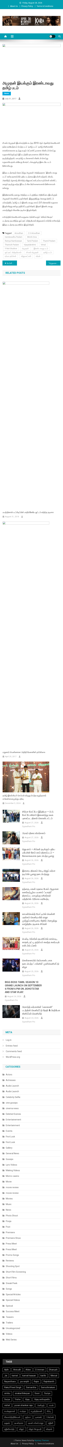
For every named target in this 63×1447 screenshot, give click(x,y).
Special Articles (13, 1294)
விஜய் (21, 1429)
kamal (15, 1375)
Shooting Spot (13, 1266)
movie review (12, 1187)
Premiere (10, 1232)
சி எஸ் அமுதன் (32, 252)
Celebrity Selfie (13, 1097)
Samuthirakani (48, 1387)
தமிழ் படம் (47, 252)
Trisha (17, 1399)
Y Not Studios (11, 248)
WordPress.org (13, 1057)
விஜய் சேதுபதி (35, 1429)
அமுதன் (25, 248)
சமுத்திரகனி (36, 1411)
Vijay (27, 1399)
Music (8, 1204)
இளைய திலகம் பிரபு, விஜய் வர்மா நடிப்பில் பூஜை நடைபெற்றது (38, 872)
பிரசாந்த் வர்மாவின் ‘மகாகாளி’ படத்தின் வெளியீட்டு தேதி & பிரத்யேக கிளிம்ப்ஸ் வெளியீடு (41, 1010)
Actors (9, 1074)
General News (12, 1153)
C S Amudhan (34, 233)
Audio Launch (12, 1086)
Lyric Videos (11, 1165)
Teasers (10, 1317)
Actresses (11, 1080)
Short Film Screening (16, 1272)
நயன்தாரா (18, 1423)
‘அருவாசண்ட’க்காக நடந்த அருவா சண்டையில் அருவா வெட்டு (54, 263)
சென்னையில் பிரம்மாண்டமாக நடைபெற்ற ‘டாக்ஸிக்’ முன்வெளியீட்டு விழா (40, 964)
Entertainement (13, 1119)
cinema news (12, 1108)
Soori (37, 1393)
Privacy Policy (27, 6)
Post (8, 1227)
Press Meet (11, 1243)
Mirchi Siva (32, 237)
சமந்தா (23, 1411)
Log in (8, 1040)
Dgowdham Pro (28, 826)
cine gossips (12, 1103)
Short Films (11, 1277)
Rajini (36, 1381)
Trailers (9, 1322)
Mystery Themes (42, 1440)
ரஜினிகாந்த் (9, 1429)
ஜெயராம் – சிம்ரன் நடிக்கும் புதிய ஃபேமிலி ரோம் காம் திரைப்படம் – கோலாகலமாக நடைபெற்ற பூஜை (38, 852)
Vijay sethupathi (42, 1399)
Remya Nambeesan (13, 241)
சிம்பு (49, 1411)
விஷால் (49, 1429)
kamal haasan (29, 1375)
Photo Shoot (12, 1215)
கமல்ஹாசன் (9, 1411)
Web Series (11, 1339)
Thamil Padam (49, 241)
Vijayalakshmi (30, 245)
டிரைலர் (38, 1417)
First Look (10, 1136)
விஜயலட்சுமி (26, 256)
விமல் (38, 256)
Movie (9, 1181)
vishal (7, 1405)
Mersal (54, 1375)
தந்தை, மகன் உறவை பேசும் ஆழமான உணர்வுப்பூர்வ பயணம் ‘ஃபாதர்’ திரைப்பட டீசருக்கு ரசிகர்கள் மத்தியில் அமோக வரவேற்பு (40, 894)
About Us (14, 6)
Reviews (10, 1260)
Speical (9, 1306)
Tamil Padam (32, 241)
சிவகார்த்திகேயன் (12, 1417)
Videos (9, 1334)
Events (9, 1131)
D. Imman (39, 1369)
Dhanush (53, 1369)
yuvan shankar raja (23, 1405)
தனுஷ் (7, 1423)
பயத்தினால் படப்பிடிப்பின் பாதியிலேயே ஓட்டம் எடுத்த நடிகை (28, 512)
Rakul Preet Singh (12, 1387)
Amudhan (19, 233)
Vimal (43, 245)
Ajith (6, 1369)
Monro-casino (12, 1176)
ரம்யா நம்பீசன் (10, 256)
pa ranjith (24, 1381)
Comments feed (14, 1051)
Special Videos (13, 1300)
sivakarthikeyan (22, 1393)
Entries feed (12, 1046)
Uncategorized (13, 1328)
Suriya (47, 1393)
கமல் (51, 1405)
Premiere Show (13, 1238)
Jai (5, 1375)
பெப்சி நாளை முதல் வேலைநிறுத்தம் (12, 263)
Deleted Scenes (13, 1114)
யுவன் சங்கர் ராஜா (36, 1423)
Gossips (9, 1159)
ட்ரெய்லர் (50, 1417)
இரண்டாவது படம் (41, 248)
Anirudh (17, 1369)
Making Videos (13, 1170)
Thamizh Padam (12, 245)
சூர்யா (28, 1417)
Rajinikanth (49, 1381)
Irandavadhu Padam (13, 237)
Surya (7, 1399)
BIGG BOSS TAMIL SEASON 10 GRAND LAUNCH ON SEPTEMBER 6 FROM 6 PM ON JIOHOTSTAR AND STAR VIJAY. (23, 987)
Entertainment (13, 1125)
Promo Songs (12, 1255)
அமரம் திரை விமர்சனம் (34, 833)
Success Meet (12, 1311)
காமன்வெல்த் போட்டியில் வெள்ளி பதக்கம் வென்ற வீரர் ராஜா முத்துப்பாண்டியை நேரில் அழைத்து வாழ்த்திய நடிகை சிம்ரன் (39, 919)
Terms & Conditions (45, 6)
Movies (9, 1198)
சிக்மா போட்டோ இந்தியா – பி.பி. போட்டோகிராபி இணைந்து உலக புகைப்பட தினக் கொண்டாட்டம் (38, 815)
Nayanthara (10, 1381)
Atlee (28, 1369)
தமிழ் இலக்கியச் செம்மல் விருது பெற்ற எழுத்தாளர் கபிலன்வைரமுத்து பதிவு (24, 797)
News (6, 93)
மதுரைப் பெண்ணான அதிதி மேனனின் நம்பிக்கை (24, 752)
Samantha (31, 1387)
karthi (43, 1375)
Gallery (9, 1148)
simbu (7, 1393)
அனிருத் (41, 1405)
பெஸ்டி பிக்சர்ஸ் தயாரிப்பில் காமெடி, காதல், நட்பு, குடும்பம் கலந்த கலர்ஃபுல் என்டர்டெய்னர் (41, 942)
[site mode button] (52, 36)
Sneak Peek (11, 1283)
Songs (9, 1289)
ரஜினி (50, 1423)
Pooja (8, 1221)
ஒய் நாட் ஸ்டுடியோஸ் (13, 252)
